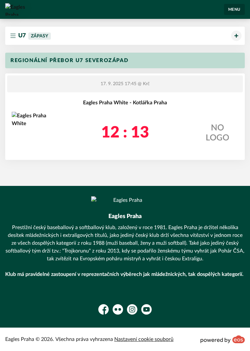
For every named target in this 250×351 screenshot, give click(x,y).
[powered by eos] (223, 339)
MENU (234, 9)
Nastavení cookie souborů (144, 339)
